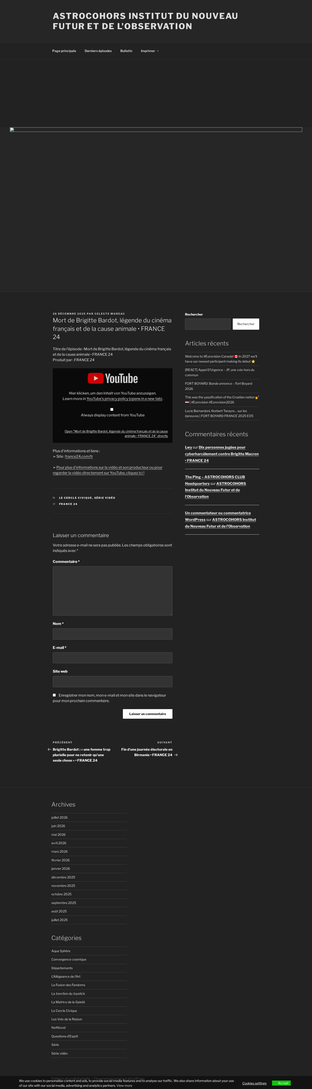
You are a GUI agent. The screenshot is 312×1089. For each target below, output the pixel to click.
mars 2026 (59, 851)
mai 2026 (58, 834)
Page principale (64, 51)
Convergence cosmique (68, 959)
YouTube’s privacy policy (124, 399)
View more (124, 1085)
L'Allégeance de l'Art (65, 976)
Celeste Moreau (110, 313)
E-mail (59, 647)
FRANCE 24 (68, 504)
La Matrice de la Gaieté (68, 1002)
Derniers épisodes (98, 51)
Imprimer (148, 51)
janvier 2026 (60, 868)
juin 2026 (58, 826)
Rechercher (194, 314)
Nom (58, 624)
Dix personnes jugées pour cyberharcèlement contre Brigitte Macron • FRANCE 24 (222, 454)
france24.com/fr (79, 456)
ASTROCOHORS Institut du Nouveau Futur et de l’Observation (215, 490)
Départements (62, 968)
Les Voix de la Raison (66, 1019)
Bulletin (126, 51)
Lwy (188, 447)
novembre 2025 (63, 886)
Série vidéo (105, 497)
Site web (60, 671)
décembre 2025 (63, 877)
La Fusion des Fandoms (68, 985)
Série (55, 1045)
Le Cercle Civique (75, 497)
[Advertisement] (156, 93)
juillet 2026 (59, 817)
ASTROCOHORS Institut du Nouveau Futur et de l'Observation (145, 21)
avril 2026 (58, 843)
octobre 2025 (61, 894)
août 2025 (59, 911)
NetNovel (58, 1027)
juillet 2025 (59, 920)
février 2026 (60, 860)
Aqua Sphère (60, 951)
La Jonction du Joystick (68, 993)
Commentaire (66, 561)
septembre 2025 (63, 903)
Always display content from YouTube (113, 415)
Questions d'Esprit (64, 1036)
